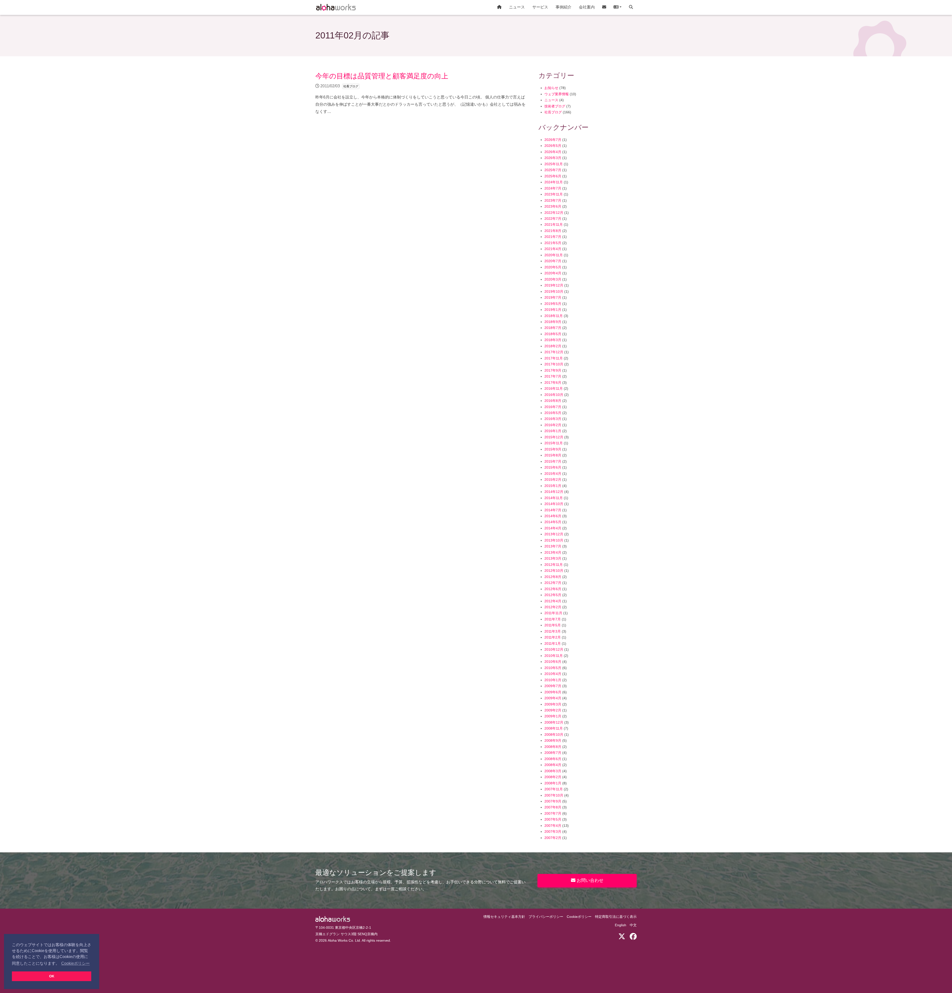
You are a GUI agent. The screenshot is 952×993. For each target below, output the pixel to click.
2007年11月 (553, 789)
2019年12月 (553, 285)
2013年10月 (553, 540)
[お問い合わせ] (604, 7)
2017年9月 (552, 370)
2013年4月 (552, 552)
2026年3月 (552, 158)
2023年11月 (553, 194)
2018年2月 (552, 346)
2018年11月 (553, 316)
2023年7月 (552, 200)
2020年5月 (552, 267)
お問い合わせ (589, 880)
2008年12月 (553, 722)
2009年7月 (552, 686)
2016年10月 (553, 395)
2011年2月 (552, 637)
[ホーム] (499, 7)
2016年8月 (552, 401)
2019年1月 (552, 310)
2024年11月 (553, 182)
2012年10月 (553, 571)
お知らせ (551, 88)
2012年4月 (552, 601)
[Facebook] (633, 936)
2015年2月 (552, 479)
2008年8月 (552, 747)
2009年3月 (552, 704)
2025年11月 (553, 164)
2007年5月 (552, 819)
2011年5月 (552, 625)
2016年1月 (552, 431)
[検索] (631, 7)
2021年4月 (552, 249)
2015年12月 (553, 437)
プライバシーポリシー (546, 917)
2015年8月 (552, 455)
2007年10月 (553, 795)
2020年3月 (552, 279)
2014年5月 (552, 522)
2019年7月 (552, 297)
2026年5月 (552, 146)
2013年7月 (552, 546)
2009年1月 (552, 716)
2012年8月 (552, 577)
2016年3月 (552, 419)
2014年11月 (553, 498)
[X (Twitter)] (621, 936)
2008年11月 (553, 728)
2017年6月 (552, 382)
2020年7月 (552, 261)
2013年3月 (552, 558)
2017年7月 (552, 376)
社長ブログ (553, 112)
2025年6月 (552, 176)
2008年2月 (552, 777)
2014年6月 (552, 516)
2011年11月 (553, 613)
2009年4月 (552, 698)
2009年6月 (552, 692)
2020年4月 (552, 273)
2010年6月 (552, 662)
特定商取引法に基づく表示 (616, 917)
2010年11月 (553, 656)
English (620, 925)
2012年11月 (553, 565)
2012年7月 (552, 583)
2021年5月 (552, 243)
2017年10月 (553, 364)
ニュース (517, 7)
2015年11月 (553, 443)
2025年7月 (552, 170)
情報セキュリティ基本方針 (504, 917)
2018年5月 (552, 334)
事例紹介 (563, 7)
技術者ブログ (554, 106)
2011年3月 (552, 631)
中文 (633, 925)
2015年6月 (552, 467)
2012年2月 (552, 607)
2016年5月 (552, 413)
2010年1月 (552, 680)
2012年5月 (552, 595)
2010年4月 (552, 674)
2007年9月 (552, 801)
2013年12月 (553, 534)
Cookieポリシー (579, 917)
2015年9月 (552, 449)
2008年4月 (552, 765)
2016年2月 (552, 425)
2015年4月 (552, 474)
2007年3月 (552, 831)
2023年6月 (552, 206)
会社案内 (587, 7)
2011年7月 (552, 619)
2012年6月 (552, 589)
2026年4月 (552, 152)
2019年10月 (553, 291)
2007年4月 (552, 826)
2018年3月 (552, 340)
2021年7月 (552, 237)
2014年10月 (553, 504)
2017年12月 (553, 352)
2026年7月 (552, 140)
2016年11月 (553, 388)
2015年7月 (552, 461)
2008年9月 (552, 740)
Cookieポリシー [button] (75, 963)
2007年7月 (552, 813)
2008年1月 (552, 783)
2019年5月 (552, 304)
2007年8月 (552, 807)
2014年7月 (552, 510)
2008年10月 (553, 735)
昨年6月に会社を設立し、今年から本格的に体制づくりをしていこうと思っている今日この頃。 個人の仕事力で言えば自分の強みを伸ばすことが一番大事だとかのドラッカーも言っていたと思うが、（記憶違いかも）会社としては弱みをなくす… (420, 93)
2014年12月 (553, 492)
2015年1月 (552, 486)
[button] (617, 7)
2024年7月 (552, 188)
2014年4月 (552, 528)
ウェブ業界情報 (556, 94)
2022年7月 (552, 219)
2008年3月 (552, 771)
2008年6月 (552, 759)
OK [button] (51, 976)
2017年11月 (553, 358)
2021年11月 (553, 224)
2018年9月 (552, 322)
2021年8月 (552, 231)
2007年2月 (552, 838)
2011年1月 (552, 643)
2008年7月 (552, 753)
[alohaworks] (335, 7)
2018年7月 (552, 328)
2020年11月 (553, 255)
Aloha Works (332, 919)
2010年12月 (553, 649)
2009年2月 (552, 710)
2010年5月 (552, 668)
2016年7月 (552, 407)
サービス (540, 7)
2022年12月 (553, 213)
